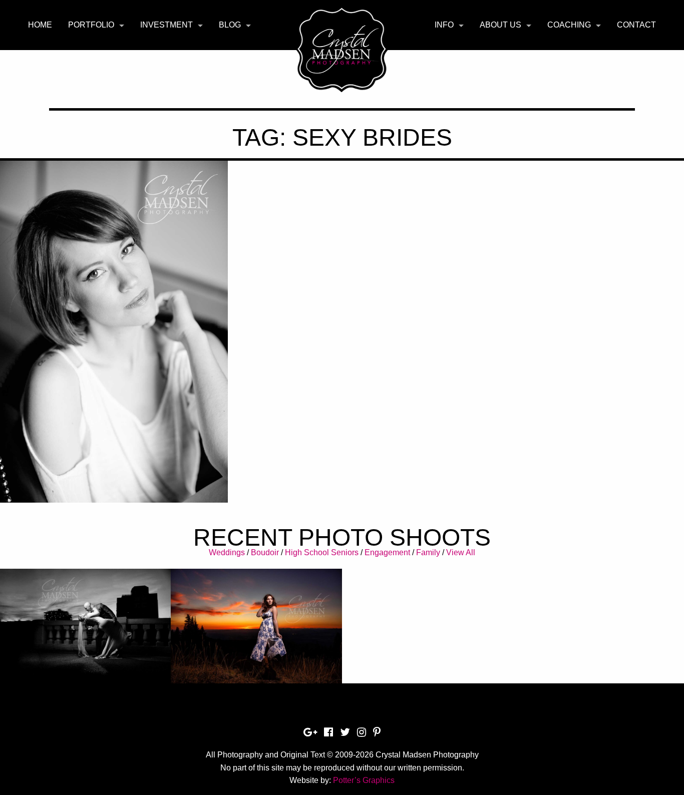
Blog (230, 25)
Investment (166, 25)
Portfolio (91, 25)
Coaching (569, 25)
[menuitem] (40, 25)
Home (40, 25)
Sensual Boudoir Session (114, 298)
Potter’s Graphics (364, 780)
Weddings (227, 552)
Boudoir (265, 552)
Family (428, 552)
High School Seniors (322, 552)
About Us (500, 25)
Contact (636, 25)
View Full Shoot (85, 621)
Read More (114, 323)
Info (444, 25)
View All (460, 552)
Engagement (387, 552)
